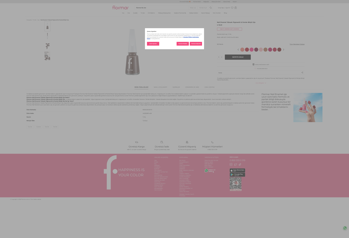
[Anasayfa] (120, 7)
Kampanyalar (158, 188)
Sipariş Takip (226, 1)
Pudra (156, 162)
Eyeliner (156, 168)
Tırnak (143, 13)
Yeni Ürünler (217, 13)
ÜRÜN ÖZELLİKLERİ (141, 87)
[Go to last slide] (238, 49)
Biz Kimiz (182, 160)
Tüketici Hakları (184, 173)
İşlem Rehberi (209, 167)
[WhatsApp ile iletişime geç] (345, 228)
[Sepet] (235, 7)
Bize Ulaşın (208, 165)
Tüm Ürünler (158, 186)
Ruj (155, 164)
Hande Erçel (203, 8)
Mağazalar (206, 1)
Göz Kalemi (158, 170)
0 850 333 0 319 (212, 149)
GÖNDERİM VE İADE (192, 87)
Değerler (182, 168)
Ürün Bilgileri (260, 83)
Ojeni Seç (157, 182)
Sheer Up (193, 8)
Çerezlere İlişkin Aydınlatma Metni (185, 181)
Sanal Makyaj (205, 13)
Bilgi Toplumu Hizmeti (186, 170)
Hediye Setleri (193, 13)
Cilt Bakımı (151, 13)
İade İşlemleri (209, 164)
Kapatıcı (157, 173)
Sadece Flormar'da (180, 13)
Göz (129, 13)
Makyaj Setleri (158, 185)
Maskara (157, 165)
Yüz (123, 13)
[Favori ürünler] (232, 7)
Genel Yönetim (184, 186)
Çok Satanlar (158, 175)
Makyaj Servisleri (216, 1)
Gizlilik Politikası (184, 177)
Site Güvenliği (183, 178)
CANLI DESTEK (209, 87)
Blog (225, 13)
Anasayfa (29, 20)
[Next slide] (283, 49)
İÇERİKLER (176, 87)
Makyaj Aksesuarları (164, 13)
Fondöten (157, 167)
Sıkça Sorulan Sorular (211, 160)
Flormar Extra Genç (160, 178)
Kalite (181, 164)
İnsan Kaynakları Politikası (184, 166)
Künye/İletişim (184, 162)
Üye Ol (227, 8)
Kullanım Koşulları (185, 175)
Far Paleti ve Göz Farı (161, 172)
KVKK (181, 172)
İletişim (235, 1)
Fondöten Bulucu (159, 183)
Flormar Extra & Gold (161, 177)
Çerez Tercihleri (184, 191)
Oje (38, 20)
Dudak (135, 13)
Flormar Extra (197, 1)
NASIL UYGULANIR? (160, 87)
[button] (47, 26)
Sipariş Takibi (209, 162)
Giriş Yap (221, 8)
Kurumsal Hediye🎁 (185, 1)
